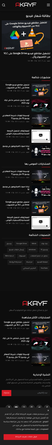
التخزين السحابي (29, 268)
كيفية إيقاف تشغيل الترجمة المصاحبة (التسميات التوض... (17, 132)
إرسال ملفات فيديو (16, 250)
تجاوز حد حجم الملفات (39, 256)
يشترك (6, 393)
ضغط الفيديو (42, 262)
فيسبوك (22, 256)
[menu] (48, 5)
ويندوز (9, 244)
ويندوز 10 (44, 250)
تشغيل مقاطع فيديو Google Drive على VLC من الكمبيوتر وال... (27, 55)
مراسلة (29, 262)
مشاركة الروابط (15, 262)
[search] (3, 5)
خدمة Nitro (9, 256)
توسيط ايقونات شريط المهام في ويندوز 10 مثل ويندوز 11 (15, 117)
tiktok (34, 244)
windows (32, 250)
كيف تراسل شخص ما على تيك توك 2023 (16, 101)
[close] (48, 410)
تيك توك (44, 244)
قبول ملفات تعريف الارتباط (26, 437)
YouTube (44, 268)
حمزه (48, 61)
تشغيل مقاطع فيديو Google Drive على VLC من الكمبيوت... (17, 86)
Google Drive (21, 244)
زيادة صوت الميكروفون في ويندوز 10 (16, 147)
